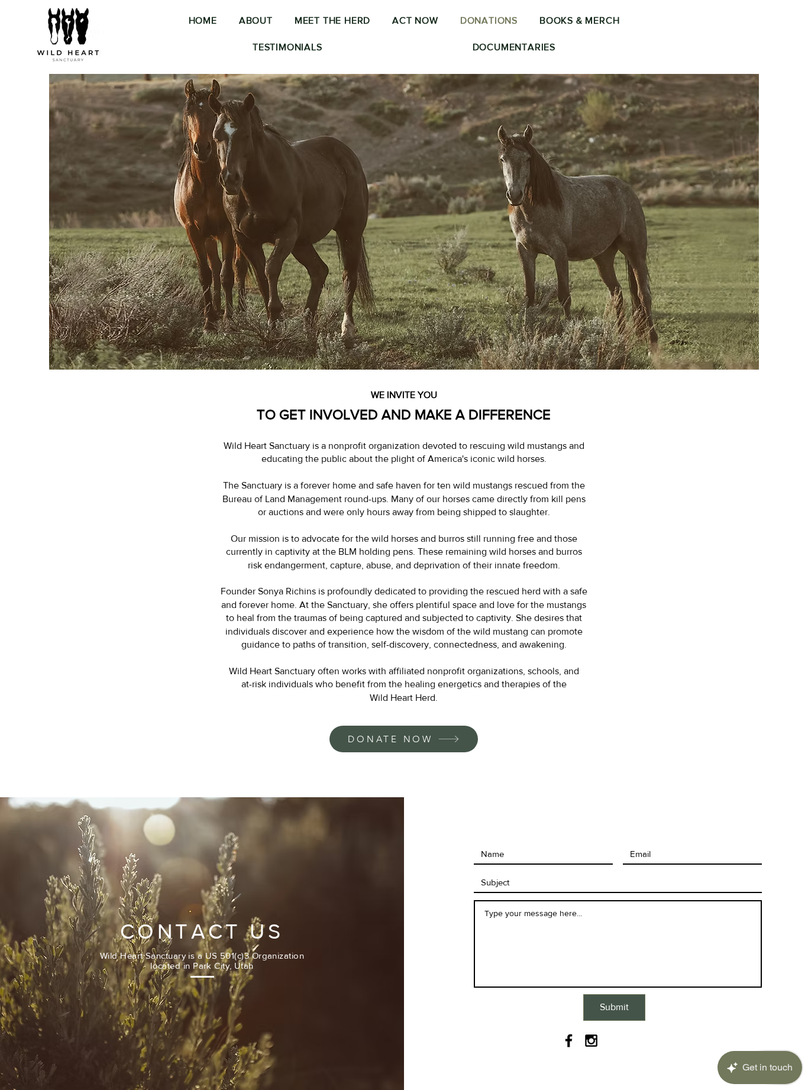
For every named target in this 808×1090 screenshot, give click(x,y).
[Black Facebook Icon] (568, 1040)
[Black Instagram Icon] (591, 1040)
